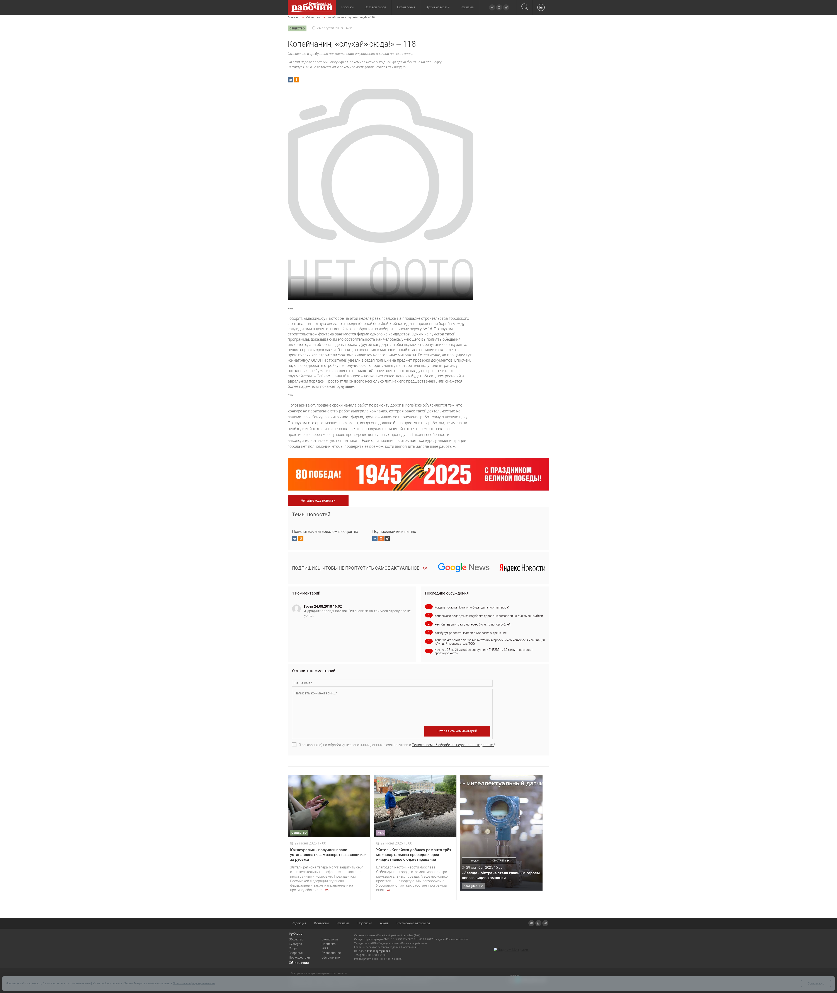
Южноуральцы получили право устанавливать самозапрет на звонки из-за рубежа (328, 854)
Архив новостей (437, 7)
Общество (296, 939)
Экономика (330, 939)
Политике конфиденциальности (194, 983)
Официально (331, 957)
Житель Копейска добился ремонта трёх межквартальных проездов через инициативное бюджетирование (413, 854)
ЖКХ (325, 948)
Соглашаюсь (816, 983)
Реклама (467, 7)
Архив (384, 923)
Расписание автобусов (413, 923)
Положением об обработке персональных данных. (453, 745)
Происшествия (299, 957)
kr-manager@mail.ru (379, 951)
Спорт (293, 948)
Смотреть (499, 860)
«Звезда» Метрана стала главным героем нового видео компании (501, 875)
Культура (295, 944)
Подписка (364, 923)
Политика (329, 944)
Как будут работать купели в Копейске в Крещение (470, 633)
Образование (331, 953)
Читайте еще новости (318, 500)
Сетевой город (375, 7)
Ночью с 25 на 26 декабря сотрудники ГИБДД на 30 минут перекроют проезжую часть (483, 651)
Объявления (406, 7)
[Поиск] (524, 7)
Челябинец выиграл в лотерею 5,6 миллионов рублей (472, 624)
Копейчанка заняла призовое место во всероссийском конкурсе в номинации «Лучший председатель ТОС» (489, 641)
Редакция (299, 923)
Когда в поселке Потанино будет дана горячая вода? (471, 607)
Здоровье (296, 953)
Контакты (321, 923)
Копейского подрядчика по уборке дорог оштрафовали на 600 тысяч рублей (488, 616)
